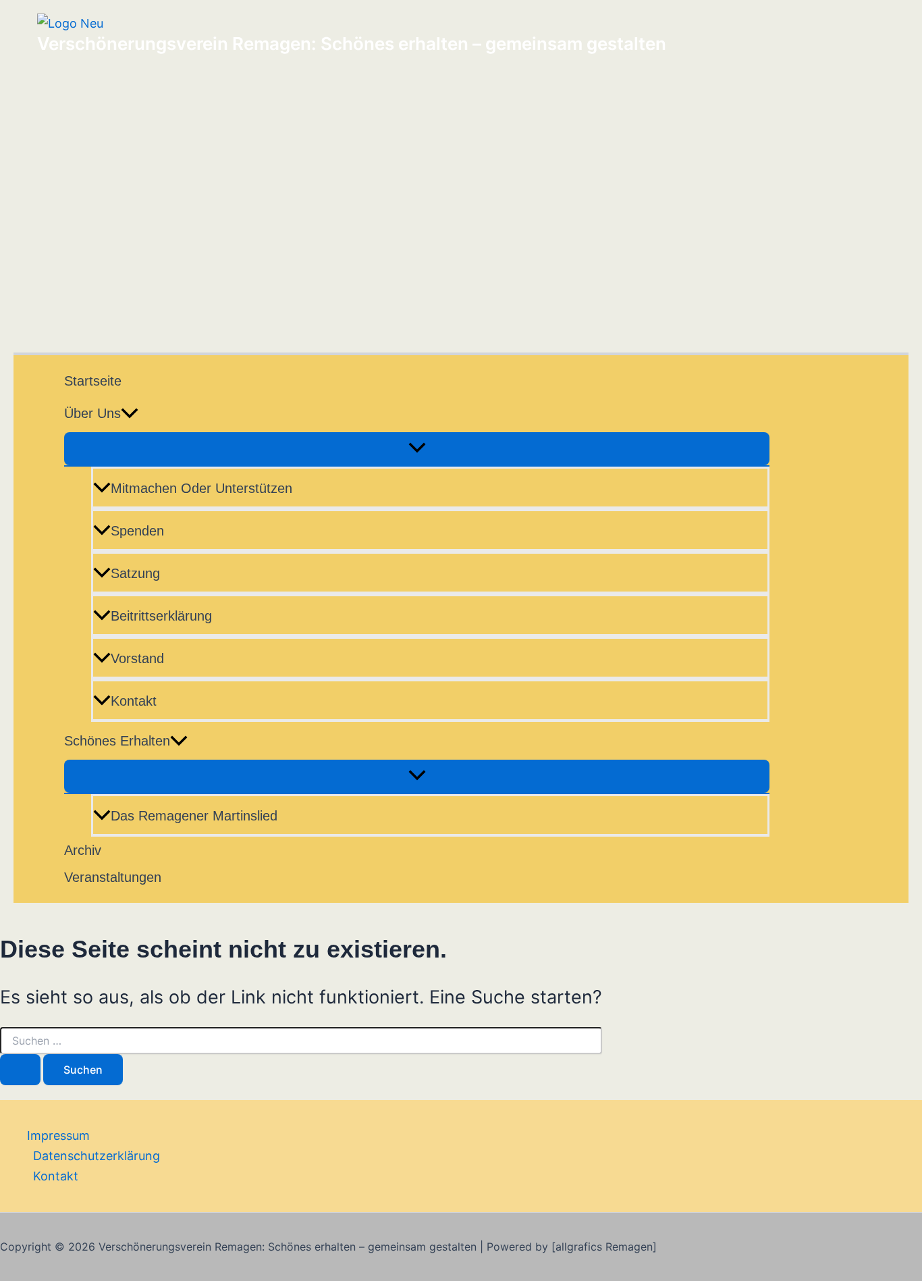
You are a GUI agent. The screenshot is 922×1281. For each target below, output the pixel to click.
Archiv (82, 850)
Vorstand (137, 658)
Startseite (92, 380)
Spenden (137, 530)
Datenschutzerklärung (96, 1156)
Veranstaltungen (112, 877)
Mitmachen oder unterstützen (201, 488)
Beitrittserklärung (161, 615)
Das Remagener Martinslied (194, 815)
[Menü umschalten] (416, 448)
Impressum (58, 1135)
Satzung (135, 573)
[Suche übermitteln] (20, 1069)
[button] (129, 413)
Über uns (92, 413)
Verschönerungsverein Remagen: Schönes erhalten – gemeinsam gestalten (351, 43)
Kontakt (134, 701)
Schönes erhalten (117, 740)
